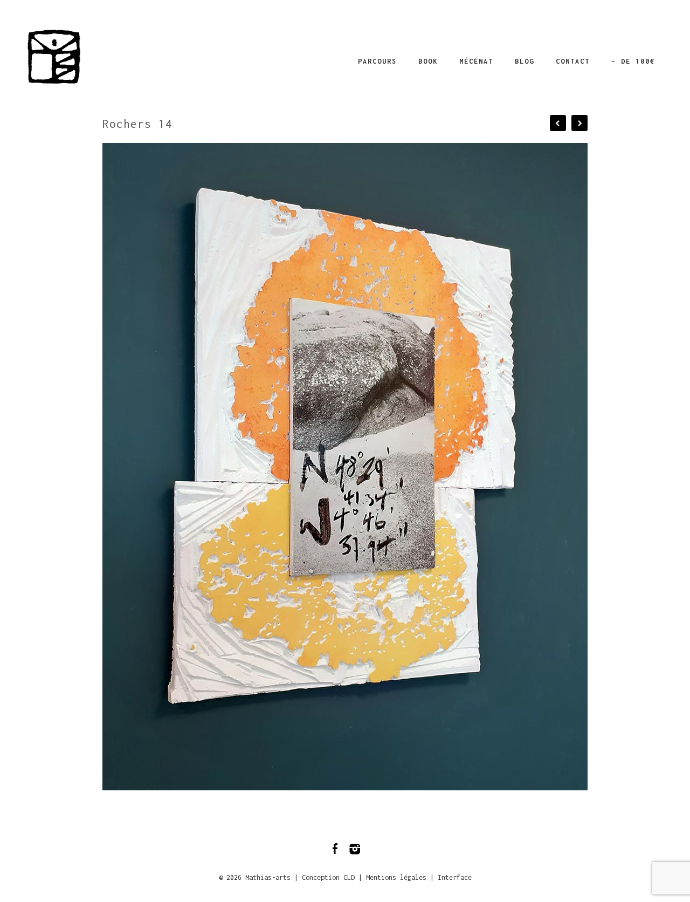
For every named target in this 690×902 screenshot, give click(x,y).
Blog (524, 61)
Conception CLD (328, 877)
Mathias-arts (268, 877)
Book (428, 61)
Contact (573, 61)
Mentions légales (396, 877)
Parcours (377, 61)
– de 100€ (633, 61)
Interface (455, 877)
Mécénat (476, 61)
